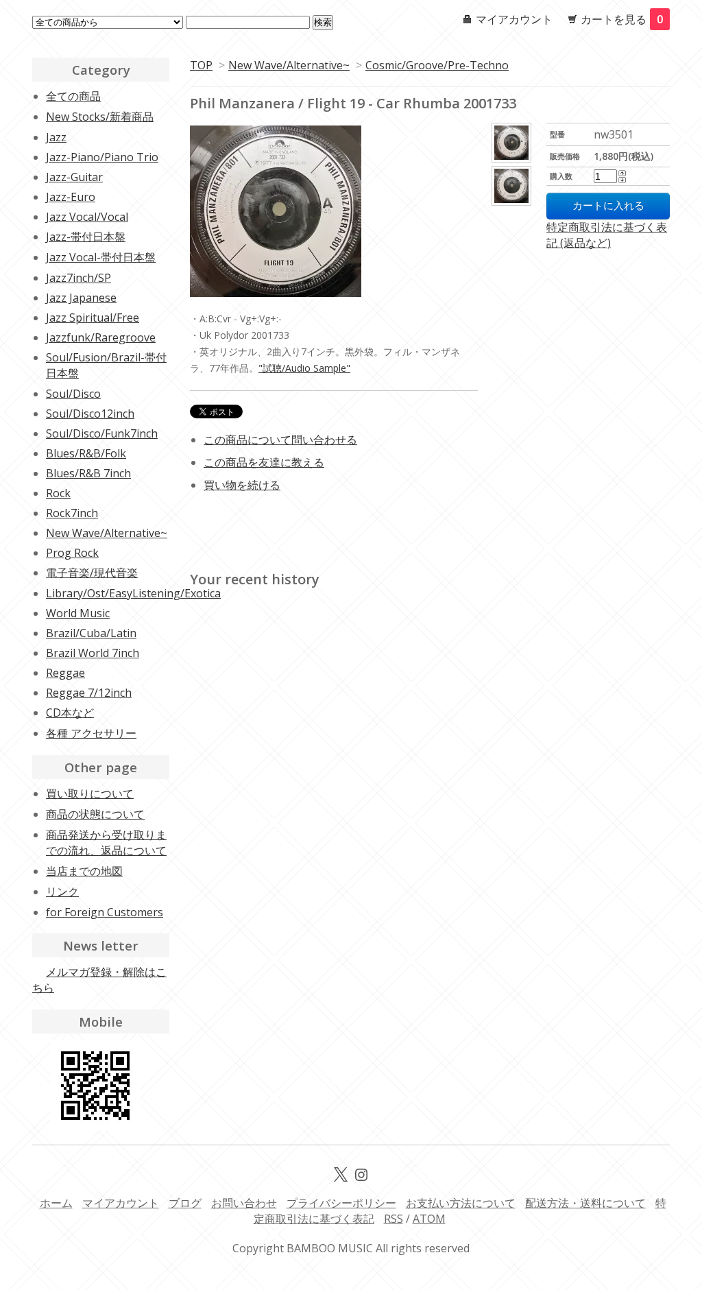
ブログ (185, 1202)
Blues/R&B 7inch (88, 473)
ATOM (429, 1218)
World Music (78, 613)
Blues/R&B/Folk (86, 453)
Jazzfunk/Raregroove (101, 337)
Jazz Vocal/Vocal (87, 216)
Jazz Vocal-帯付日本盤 (101, 257)
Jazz (56, 137)
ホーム (56, 1202)
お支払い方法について (461, 1202)
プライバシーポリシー (341, 1202)
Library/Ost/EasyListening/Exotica (133, 593)
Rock (58, 493)
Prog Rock (72, 552)
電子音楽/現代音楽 (92, 572)
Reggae (65, 672)
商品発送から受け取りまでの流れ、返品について (106, 842)
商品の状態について (95, 814)
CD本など (70, 712)
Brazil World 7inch (92, 652)
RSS (393, 1218)
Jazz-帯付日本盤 (85, 236)
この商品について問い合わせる (280, 439)
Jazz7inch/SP (78, 277)
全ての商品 (73, 96)
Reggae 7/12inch (89, 692)
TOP (201, 65)
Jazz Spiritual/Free (92, 317)
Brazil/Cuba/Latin (91, 633)
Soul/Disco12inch (90, 413)
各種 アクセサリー (91, 733)
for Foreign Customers (104, 912)
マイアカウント (514, 19)
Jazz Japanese (81, 297)
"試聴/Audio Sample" (304, 367)
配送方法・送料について (585, 1202)
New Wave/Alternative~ (289, 65)
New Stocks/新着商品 (100, 116)
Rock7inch (72, 513)
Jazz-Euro (70, 196)
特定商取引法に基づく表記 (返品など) (606, 234)
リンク (62, 891)
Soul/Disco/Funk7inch (102, 433)
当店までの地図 (84, 871)
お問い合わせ (244, 1202)
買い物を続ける (242, 484)
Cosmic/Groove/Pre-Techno (437, 65)
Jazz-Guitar (74, 176)
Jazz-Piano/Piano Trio (102, 157)
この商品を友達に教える (264, 462)
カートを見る (622, 19)
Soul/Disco (73, 393)
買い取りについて (90, 793)
